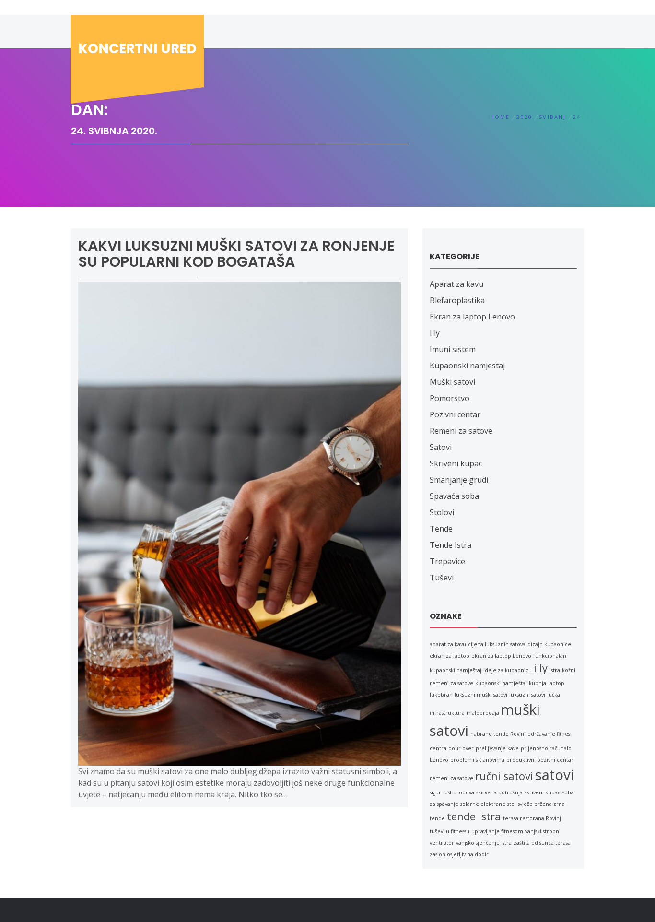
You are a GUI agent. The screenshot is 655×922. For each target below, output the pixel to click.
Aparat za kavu (456, 284)
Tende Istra (450, 545)
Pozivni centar (455, 414)
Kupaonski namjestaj (467, 365)
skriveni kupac (543, 792)
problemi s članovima (477, 760)
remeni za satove (451, 778)
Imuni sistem (453, 349)
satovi (554, 774)
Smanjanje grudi (459, 479)
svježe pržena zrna (541, 804)
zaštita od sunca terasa (542, 842)
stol (511, 804)
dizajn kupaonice (549, 644)
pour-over (461, 748)
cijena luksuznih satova (497, 644)
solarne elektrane (482, 804)
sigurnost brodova (452, 792)
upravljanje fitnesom (497, 831)
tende (437, 818)
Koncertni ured (137, 48)
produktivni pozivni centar (539, 760)
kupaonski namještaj (501, 683)
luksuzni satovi (527, 694)
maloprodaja (483, 712)
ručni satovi (504, 776)
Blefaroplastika (457, 300)
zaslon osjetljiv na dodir (459, 854)
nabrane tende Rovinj (498, 734)
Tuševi (442, 577)
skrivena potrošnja (499, 792)
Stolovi (442, 512)
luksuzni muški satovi (481, 694)
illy (541, 668)
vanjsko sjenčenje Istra (484, 842)
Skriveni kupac (456, 463)
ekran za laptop (449, 655)
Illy (435, 333)
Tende (441, 528)
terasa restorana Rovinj (532, 818)
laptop (556, 683)
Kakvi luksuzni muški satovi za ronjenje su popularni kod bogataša (236, 254)
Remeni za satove (461, 431)
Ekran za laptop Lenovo (472, 316)
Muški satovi (452, 382)
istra (555, 670)
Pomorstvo (449, 398)
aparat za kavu (448, 644)
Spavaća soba (454, 496)
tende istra (474, 816)
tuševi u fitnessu (449, 831)
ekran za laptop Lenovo (501, 655)
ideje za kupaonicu (507, 670)
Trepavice (447, 561)
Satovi (441, 447)
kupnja (537, 683)
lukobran (441, 694)
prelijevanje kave (497, 748)
